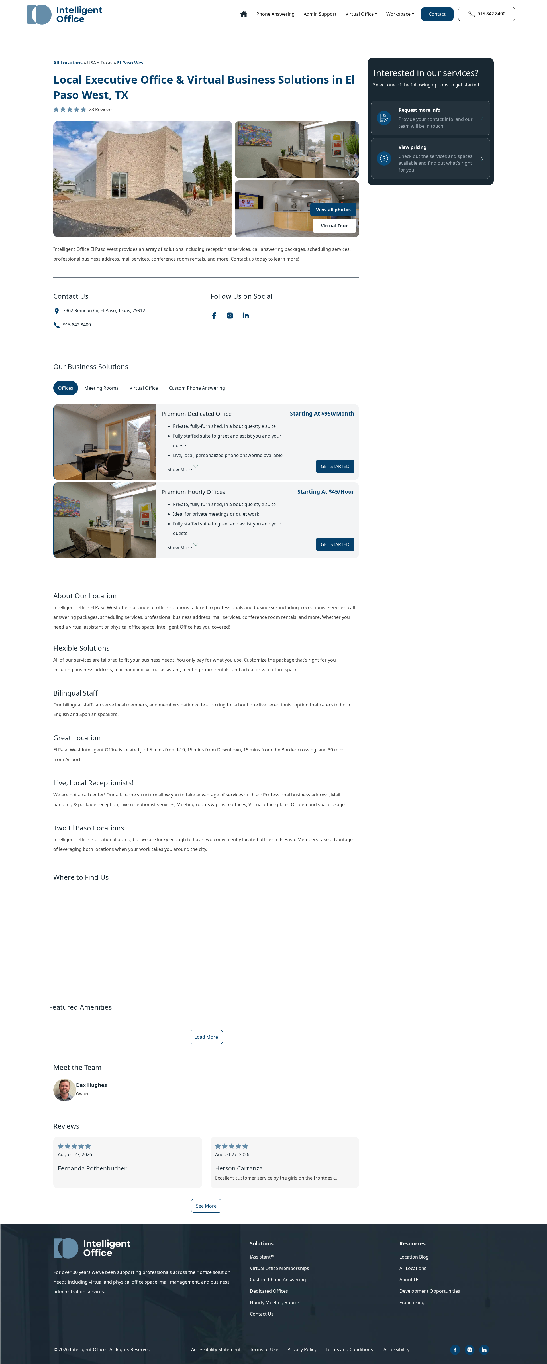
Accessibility (396, 1349)
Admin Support (320, 14)
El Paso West (131, 63)
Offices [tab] (65, 388)
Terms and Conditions (349, 1349)
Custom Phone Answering (278, 1279)
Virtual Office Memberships (279, 1268)
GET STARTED (335, 466)
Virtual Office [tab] (144, 388)
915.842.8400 (77, 325)
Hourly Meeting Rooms (275, 1302)
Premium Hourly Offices (193, 492)
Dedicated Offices (269, 1291)
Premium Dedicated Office (197, 414)
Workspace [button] (398, 14)
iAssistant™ (262, 1257)
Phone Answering (275, 14)
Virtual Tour (334, 226)
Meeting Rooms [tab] (101, 388)
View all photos (333, 209)
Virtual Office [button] (360, 14)
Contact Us (262, 1314)
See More (206, 1206)
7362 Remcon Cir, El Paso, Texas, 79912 (104, 310)
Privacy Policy (302, 1349)
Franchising (411, 1302)
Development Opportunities (429, 1291)
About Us (409, 1279)
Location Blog (414, 1257)
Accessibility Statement (216, 1349)
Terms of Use (264, 1349)
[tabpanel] (206, 481)
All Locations (68, 63)
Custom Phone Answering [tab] (197, 388)
